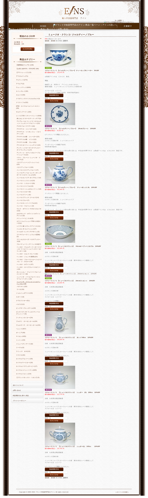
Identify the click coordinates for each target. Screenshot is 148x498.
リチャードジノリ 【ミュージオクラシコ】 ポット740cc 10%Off (69, 337)
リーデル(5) (20, 347)
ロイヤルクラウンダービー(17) (26, 366)
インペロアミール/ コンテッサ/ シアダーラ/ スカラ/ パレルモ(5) (29, 174)
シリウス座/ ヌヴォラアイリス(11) (28, 226)
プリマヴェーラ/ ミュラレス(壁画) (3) (29, 235)
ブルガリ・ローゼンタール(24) (26, 321)
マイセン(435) (21, 336)
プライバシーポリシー (19, 400)
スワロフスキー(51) (23, 300)
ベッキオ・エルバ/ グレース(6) (27, 254)
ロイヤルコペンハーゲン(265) (26, 370)
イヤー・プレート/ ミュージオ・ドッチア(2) (28, 158)
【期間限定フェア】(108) (25, 65)
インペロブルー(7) (23, 200)
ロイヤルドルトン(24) (23, 374)
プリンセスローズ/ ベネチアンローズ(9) (28, 240)
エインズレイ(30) (22, 91)
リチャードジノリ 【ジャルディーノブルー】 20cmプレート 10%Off (70, 128)
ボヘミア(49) (20, 332)
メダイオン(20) (22, 286)
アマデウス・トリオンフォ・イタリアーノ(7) (29, 132)
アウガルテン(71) (22, 76)
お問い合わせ (17, 390)
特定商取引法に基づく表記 (21, 395)
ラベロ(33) (20, 289)
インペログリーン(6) (24, 194)
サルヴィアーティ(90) (23, 112)
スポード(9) (20, 297)
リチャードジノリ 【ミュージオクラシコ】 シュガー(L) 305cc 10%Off (72, 446)
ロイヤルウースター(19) (24, 362)
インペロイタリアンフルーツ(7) (28, 170)
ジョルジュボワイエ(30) (24, 293)
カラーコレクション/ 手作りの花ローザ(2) (28, 222)
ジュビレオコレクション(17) (26, 229)
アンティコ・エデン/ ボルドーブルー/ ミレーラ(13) (28, 153)
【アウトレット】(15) (23, 72)
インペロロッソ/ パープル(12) (27, 203)
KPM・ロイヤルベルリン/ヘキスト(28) (28, 107)
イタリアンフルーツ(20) (25, 167)
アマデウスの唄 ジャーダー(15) (28, 136)
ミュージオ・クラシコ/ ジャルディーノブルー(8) (28, 282)
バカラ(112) (20, 304)
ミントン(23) (20, 340)
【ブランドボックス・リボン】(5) (28, 377)
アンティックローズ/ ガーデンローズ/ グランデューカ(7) (28, 149)
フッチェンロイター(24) (24, 317)
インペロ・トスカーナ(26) (26, 183)
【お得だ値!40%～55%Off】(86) (27, 68)
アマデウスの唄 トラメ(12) (26, 139)
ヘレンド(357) (21, 329)
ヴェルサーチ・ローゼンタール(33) (28, 325)
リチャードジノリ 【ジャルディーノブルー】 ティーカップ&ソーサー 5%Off (72, 70)
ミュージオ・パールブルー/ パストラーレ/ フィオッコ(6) (28, 278)
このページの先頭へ (122, 492)
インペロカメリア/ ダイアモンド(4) (29, 177)
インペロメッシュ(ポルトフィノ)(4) (29, 189)
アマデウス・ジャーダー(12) (26, 129)
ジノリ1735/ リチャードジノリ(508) (29, 115)
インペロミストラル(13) (25, 186)
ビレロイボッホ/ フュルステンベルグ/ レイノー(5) (28, 313)
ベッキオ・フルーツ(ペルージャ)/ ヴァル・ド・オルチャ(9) (29, 260)
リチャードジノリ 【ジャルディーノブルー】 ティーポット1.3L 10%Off (71, 187)
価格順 (47, 41)
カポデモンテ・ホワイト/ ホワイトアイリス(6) (28, 214)
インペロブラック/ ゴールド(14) (28, 197)
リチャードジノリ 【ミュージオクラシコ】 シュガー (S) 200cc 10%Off (72, 392)
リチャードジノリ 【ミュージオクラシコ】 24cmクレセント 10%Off (70, 280)
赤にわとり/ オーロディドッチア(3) (29, 118)
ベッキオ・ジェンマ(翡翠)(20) (27, 256)
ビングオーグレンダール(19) (26, 308)
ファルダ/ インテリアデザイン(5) (28, 231)
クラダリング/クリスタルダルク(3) (28, 98)
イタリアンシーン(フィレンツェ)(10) (28, 163)
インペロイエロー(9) (24, 192)
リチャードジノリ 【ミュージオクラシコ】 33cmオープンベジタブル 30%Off (73, 246)
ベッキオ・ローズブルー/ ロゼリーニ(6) (28, 268)
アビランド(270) (22, 80)
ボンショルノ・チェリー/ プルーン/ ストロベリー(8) (29, 273)
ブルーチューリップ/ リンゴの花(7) (29, 244)
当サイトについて (18, 385)
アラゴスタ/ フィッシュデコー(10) (28, 145)
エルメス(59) (20, 95)
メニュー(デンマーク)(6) (24, 344)
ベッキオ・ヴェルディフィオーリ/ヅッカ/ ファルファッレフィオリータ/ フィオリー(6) (29, 249)
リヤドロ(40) (20, 355)
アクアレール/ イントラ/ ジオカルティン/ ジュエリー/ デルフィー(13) (29, 122)
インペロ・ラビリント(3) (25, 206)
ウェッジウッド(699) (23, 87)
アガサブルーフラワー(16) (26, 126)
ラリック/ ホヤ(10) (23, 351)
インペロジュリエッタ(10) (26, 180)
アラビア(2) (20, 83)
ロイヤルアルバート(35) (24, 358)
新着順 (53, 41)
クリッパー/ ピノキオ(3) (25, 218)
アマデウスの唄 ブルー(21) (26, 142)
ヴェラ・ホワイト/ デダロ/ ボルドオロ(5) (29, 209)
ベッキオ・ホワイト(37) (25, 264)
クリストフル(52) (22, 102)
